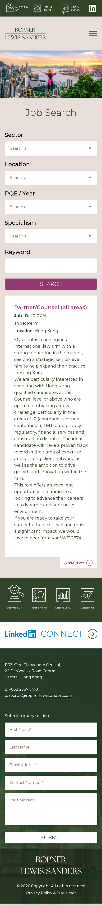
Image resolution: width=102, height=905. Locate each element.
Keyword (17, 252)
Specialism (20, 223)
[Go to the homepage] (25, 33)
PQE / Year (20, 193)
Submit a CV (21, 8)
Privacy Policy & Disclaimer (51, 893)
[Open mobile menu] (93, 33)
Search (51, 284)
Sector (14, 135)
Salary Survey (75, 8)
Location (17, 164)
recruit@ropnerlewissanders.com (40, 695)
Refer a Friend (47, 8)
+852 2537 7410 (23, 689)
